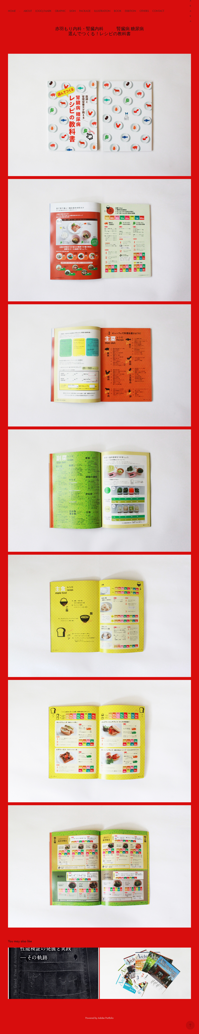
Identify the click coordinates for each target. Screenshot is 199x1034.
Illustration (102, 11)
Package (85, 11)
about (28, 11)
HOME (12, 11)
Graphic (60, 11)
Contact (158, 11)
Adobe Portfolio (105, 1018)
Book (117, 11)
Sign (72, 11)
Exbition (130, 11)
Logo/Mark (43, 11)
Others (144, 11)
